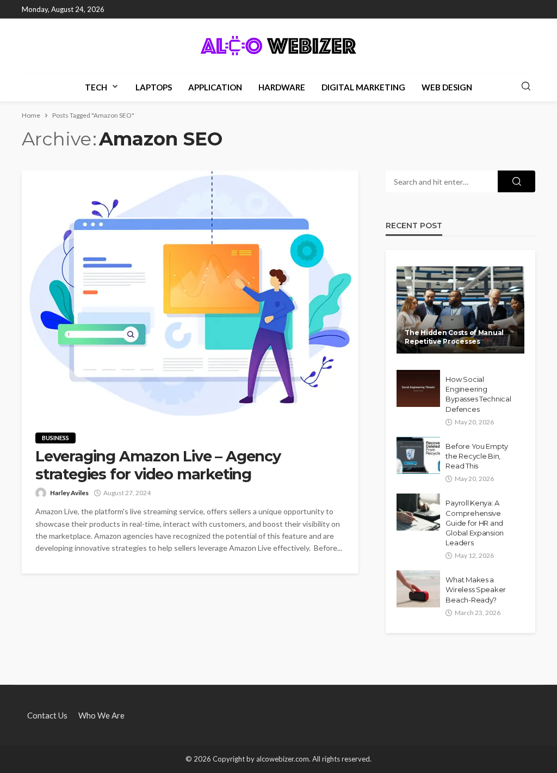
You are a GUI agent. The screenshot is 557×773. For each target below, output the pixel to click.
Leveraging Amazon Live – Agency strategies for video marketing (158, 465)
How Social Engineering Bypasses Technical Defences (478, 394)
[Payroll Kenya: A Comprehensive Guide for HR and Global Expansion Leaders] (418, 512)
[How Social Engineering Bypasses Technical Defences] (418, 388)
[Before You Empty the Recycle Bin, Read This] (418, 455)
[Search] (526, 86)
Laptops (153, 87)
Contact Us (47, 715)
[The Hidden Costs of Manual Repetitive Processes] (460, 310)
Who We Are (101, 715)
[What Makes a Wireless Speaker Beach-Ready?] (418, 588)
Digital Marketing (363, 87)
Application (215, 87)
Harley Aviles (69, 493)
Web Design (447, 87)
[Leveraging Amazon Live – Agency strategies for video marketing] (190, 293)
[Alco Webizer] (278, 45)
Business (55, 437)
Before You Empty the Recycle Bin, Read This (476, 456)
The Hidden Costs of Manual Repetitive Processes (454, 336)
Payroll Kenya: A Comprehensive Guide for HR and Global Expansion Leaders (474, 522)
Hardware (281, 87)
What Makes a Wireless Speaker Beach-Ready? (475, 589)
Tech (96, 87)
